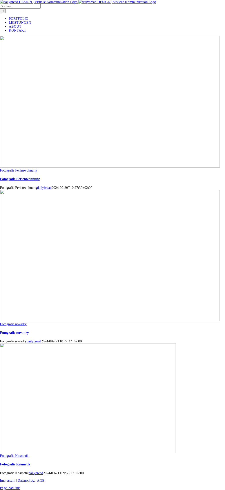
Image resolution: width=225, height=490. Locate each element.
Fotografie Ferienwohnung (18, 170)
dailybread (44, 188)
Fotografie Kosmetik (14, 456)
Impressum (7, 480)
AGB (41, 480)
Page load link (10, 488)
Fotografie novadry (13, 324)
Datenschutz (26, 480)
